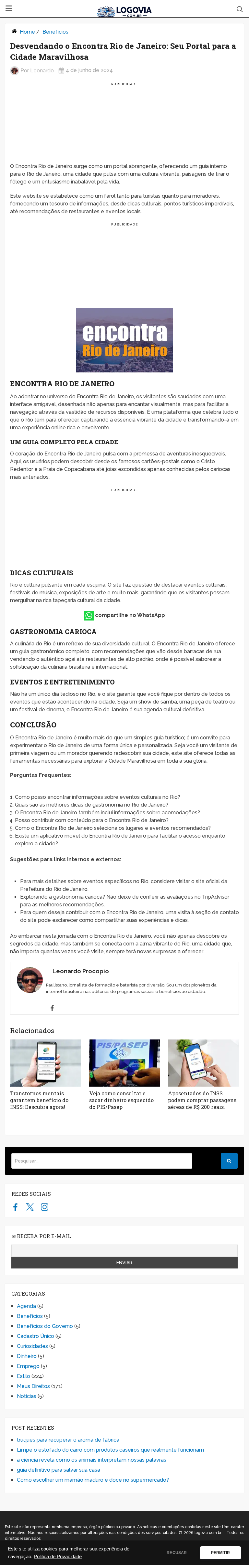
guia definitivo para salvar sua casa (58, 1470)
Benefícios (55, 32)
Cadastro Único (35, 1336)
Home (27, 32)
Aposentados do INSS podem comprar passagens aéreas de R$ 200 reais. (202, 1100)
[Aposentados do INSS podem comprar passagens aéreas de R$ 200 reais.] (203, 1063)
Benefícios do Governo (45, 1326)
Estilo (23, 1376)
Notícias (26, 1396)
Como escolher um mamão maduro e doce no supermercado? (93, 1480)
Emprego (28, 1366)
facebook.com (15, 1207)
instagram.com (45, 1207)
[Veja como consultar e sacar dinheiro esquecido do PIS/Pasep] (124, 1063)
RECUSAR (177, 1552)
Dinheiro (27, 1356)
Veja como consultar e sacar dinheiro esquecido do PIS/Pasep (121, 1100)
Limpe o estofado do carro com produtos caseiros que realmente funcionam (110, 1450)
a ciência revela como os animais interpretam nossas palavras (91, 1460)
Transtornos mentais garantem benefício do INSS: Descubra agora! (39, 1100)
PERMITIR (220, 1552)
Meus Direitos (33, 1386)
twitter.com (30, 1207)
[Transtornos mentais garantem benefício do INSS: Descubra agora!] (45, 1063)
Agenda (26, 1306)
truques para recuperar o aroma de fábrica (68, 1440)
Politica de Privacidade (58, 1556)
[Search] (229, 1161)
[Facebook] (52, 1008)
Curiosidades (32, 1346)
